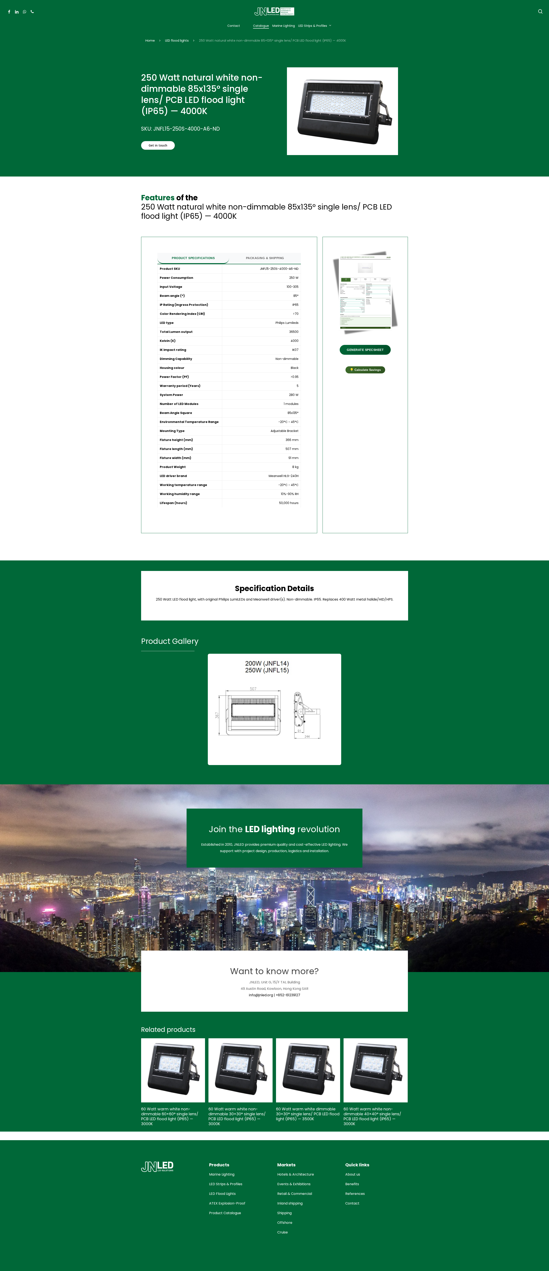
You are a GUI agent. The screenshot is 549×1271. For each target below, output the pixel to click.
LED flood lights (177, 40)
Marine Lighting (221, 1174)
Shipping (284, 1213)
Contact (352, 1203)
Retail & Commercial (294, 1193)
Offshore (284, 1222)
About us (352, 1174)
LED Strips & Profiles (225, 1184)
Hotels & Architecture (295, 1174)
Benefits (352, 1184)
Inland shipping (290, 1203)
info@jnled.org (261, 995)
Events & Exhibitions (294, 1184)
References (355, 1193)
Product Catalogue (225, 1213)
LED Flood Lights (222, 1193)
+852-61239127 (288, 995)
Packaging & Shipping (265, 258)
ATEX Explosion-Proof (227, 1203)
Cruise (282, 1232)
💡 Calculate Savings (365, 369)
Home (150, 40)
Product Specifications (193, 258)
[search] (540, 11)
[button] (158, 145)
